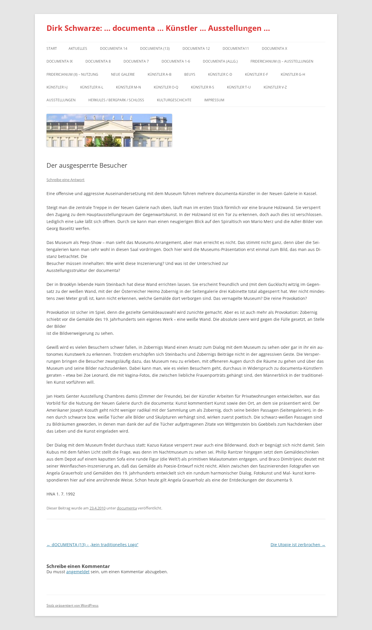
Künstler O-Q (166, 87)
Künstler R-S (202, 87)
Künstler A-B (159, 74)
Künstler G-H (293, 74)
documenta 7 (136, 61)
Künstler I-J (56, 87)
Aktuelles (78, 48)
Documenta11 (236, 48)
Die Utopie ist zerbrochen (298, 544)
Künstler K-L (91, 87)
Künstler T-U (239, 87)
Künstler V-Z (275, 87)
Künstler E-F (256, 74)
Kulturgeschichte (174, 100)
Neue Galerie (123, 74)
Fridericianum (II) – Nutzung (72, 74)
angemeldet (78, 571)
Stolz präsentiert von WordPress (72, 605)
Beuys (189, 74)
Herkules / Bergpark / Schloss (116, 100)
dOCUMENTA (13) (155, 48)
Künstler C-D (220, 74)
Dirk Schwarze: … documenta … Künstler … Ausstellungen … (158, 28)
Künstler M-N (128, 87)
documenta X (274, 48)
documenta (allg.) (220, 61)
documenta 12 (196, 48)
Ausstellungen (61, 100)
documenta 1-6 (176, 61)
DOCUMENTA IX (59, 61)
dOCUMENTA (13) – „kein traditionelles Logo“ (92, 544)
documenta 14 (113, 48)
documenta (127, 508)
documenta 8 (98, 61)
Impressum (214, 100)
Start (51, 48)
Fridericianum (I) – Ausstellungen (282, 61)
